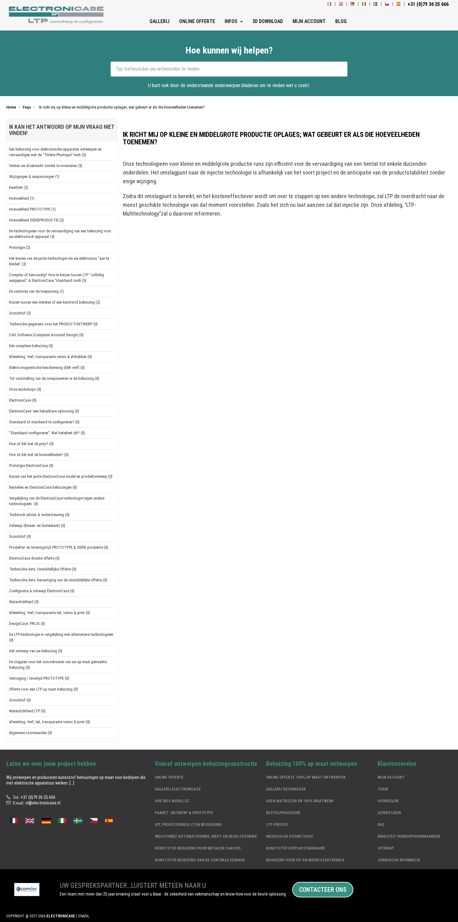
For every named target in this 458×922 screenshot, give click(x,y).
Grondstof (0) (20, 536)
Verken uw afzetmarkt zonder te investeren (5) (45, 165)
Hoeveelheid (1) (21, 198)
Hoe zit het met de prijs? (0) (31, 443)
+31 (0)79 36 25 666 (38, 797)
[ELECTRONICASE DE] (352, 4)
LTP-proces (277, 824)
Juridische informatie (399, 860)
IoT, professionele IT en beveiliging (188, 824)
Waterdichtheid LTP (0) (27, 711)
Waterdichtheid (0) (24, 601)
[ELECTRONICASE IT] (363, 4)
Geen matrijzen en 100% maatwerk (299, 801)
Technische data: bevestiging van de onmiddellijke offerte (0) (58, 580)
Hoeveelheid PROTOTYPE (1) (32, 209)
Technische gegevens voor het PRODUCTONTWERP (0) (53, 324)
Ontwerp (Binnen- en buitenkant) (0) (37, 525)
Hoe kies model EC (172, 801)
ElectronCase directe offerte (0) (34, 558)
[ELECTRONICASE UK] (340, 4)
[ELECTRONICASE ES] (398, 4)
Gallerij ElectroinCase (178, 789)
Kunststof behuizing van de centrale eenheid (200, 860)
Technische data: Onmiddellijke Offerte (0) (42, 569)
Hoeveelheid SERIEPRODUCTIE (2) (36, 220)
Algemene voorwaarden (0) (30, 732)
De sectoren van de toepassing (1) (36, 291)
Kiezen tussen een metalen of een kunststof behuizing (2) (54, 302)
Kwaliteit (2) (18, 187)
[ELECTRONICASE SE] (375, 4)
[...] (71, 782)
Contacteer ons (322, 889)
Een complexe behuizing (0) (31, 345)
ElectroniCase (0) (22, 400)
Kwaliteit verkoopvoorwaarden (409, 836)
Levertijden (389, 812)
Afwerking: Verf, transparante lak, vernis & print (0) (49, 612)
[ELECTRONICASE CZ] (93, 820)
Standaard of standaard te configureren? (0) (44, 422)
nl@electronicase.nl (43, 802)
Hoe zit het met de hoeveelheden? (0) (39, 454)
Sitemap (386, 848)
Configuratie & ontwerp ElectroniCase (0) (41, 591)
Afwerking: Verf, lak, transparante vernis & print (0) (49, 721)
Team (383, 789)
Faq (381, 824)
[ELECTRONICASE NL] (57, 15)
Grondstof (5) (20, 313)
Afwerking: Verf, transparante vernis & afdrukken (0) (50, 356)
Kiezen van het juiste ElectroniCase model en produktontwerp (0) (60, 476)
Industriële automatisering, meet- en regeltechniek (206, 836)
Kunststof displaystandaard (295, 848)
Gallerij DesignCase (286, 789)
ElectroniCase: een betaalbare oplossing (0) (44, 411)
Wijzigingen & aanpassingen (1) (34, 176)
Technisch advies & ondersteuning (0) (39, 514)
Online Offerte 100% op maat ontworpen (306, 777)
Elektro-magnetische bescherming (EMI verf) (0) (47, 367)
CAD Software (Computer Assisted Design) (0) (46, 335)
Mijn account (391, 777)
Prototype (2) (19, 247)
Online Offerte (169, 777)
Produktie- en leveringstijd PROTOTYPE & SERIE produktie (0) (58, 547)
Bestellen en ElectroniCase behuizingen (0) (43, 487)
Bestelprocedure (283, 812)
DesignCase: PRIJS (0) (27, 623)
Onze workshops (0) (25, 389)
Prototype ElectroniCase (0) (31, 465)
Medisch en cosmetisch (289, 836)
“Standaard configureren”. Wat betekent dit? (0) (47, 433)
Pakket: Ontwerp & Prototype (184, 812)
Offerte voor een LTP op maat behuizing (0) (43, 689)
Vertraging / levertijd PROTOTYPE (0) (39, 678)
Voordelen (388, 801)
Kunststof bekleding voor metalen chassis (198, 848)
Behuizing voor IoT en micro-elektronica (305, 860)
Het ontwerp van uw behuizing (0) (35, 651)
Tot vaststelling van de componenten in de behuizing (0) (54, 378)
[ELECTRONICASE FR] (329, 4)
